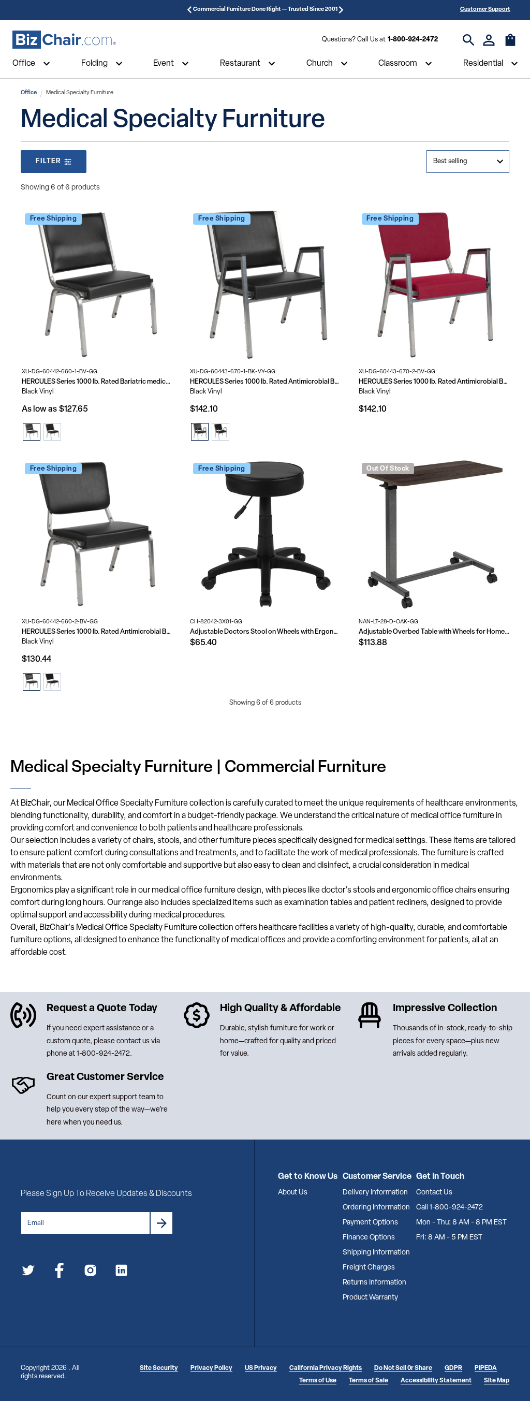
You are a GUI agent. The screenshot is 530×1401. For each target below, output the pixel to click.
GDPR (453, 1368)
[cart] (510, 45)
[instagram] (90, 1272)
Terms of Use (317, 1381)
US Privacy (261, 1368)
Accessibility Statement (436, 1381)
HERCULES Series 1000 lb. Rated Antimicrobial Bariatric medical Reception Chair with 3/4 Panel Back (97, 632)
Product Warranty (370, 1298)
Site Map (496, 1381)
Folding (94, 64)
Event (163, 64)
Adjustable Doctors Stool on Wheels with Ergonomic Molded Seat (265, 632)
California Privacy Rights (325, 1368)
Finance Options (369, 1238)
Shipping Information (376, 1253)
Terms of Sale (368, 1381)
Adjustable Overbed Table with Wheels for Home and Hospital (434, 632)
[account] (489, 40)
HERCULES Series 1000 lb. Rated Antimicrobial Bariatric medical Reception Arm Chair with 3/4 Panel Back (434, 381)
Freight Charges (369, 1268)
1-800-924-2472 (413, 39)
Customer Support (485, 9)
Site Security (159, 1368)
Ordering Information (376, 1208)
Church (319, 64)
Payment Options (370, 1223)
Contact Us (434, 1192)
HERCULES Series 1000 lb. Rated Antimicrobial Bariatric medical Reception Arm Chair (265, 381)
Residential (483, 64)
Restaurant (240, 64)
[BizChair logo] (64, 40)
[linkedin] (121, 1272)
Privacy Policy (211, 1368)
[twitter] (28, 1272)
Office (23, 64)
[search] (469, 40)
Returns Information (374, 1283)
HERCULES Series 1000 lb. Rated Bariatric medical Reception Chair (97, 381)
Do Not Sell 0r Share (403, 1368)
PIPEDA (486, 1368)
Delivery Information (375, 1192)
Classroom (397, 64)
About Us (292, 1192)
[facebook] (59, 1272)
